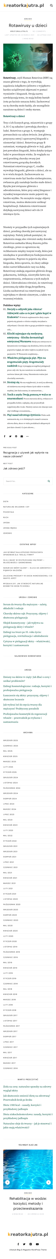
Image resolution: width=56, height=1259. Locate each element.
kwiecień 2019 (10, 968)
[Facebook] (4, 436)
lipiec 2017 (8, 1042)
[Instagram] (30, 1244)
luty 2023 (8, 830)
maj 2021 (7, 873)
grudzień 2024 (10, 777)
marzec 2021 (9, 883)
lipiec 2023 (8, 814)
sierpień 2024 (10, 799)
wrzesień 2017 (10, 1031)
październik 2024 (11, 788)
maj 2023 (8, 820)
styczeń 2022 (10, 841)
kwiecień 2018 (10, 994)
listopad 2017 (10, 1021)
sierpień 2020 (10, 915)
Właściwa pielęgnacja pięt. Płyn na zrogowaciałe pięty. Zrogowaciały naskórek (26, 361)
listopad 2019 (10, 947)
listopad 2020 (10, 899)
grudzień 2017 (10, 1015)
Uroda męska (10, 528)
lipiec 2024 (8, 804)
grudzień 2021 (10, 846)
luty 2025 (8, 767)
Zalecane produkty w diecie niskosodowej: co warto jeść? (27, 577)
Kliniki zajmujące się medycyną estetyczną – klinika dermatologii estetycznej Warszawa (25, 337)
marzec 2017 (9, 1063)
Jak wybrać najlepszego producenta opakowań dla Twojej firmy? (23, 553)
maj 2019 (7, 962)
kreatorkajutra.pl (19, 31)
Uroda (6, 523)
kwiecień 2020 (10, 931)
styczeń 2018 (9, 1010)
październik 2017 (11, 1026)
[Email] (22, 436)
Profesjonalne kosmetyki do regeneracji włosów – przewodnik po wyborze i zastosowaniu (25, 718)
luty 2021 (8, 888)
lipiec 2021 (8, 862)
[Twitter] (10, 436)
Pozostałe (8, 512)
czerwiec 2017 (10, 1047)
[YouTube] (37, 1244)
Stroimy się (13, 382)
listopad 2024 (10, 783)
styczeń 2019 (9, 978)
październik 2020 (12, 904)
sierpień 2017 (9, 1036)
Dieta (6, 501)
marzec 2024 (9, 809)
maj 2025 (8, 751)
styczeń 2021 (9, 894)
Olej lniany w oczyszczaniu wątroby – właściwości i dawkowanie (24, 561)
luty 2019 (8, 973)
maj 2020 (8, 925)
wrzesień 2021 (10, 851)
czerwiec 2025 (10, 746)
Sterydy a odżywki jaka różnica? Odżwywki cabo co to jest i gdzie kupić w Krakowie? (29, 313)
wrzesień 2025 (10, 740)
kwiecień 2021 (10, 878)
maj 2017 (7, 1052)
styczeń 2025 (10, 772)
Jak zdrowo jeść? (14, 468)
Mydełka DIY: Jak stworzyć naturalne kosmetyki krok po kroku (23, 584)
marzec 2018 (9, 1000)
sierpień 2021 (9, 857)
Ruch (5, 517)
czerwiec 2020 (10, 920)
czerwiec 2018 (10, 984)
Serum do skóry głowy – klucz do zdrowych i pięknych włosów (27, 569)
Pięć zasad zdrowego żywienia (24, 415)
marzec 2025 (9, 761)
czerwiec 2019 (10, 957)
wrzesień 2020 (10, 910)
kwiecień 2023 (10, 825)
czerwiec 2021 (10, 867)
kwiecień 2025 (10, 756)
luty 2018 (8, 1005)
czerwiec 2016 (10, 1068)
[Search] (49, 481)
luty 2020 (8, 936)
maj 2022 (7, 836)
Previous (7, 1182)
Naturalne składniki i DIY (16, 507)
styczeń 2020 (10, 941)
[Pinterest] (16, 436)
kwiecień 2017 (10, 1058)
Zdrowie (28, 19)
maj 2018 (7, 989)
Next (48, 1182)
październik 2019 (11, 952)
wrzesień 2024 (10, 793)
